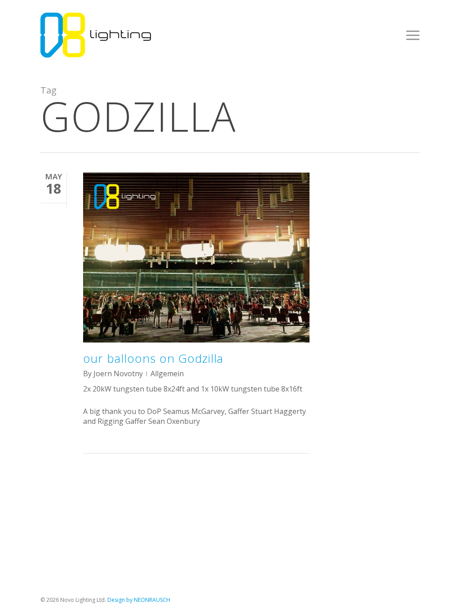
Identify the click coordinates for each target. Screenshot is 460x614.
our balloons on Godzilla (153, 358)
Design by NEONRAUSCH (138, 600)
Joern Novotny (118, 373)
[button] (413, 35)
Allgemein (167, 373)
